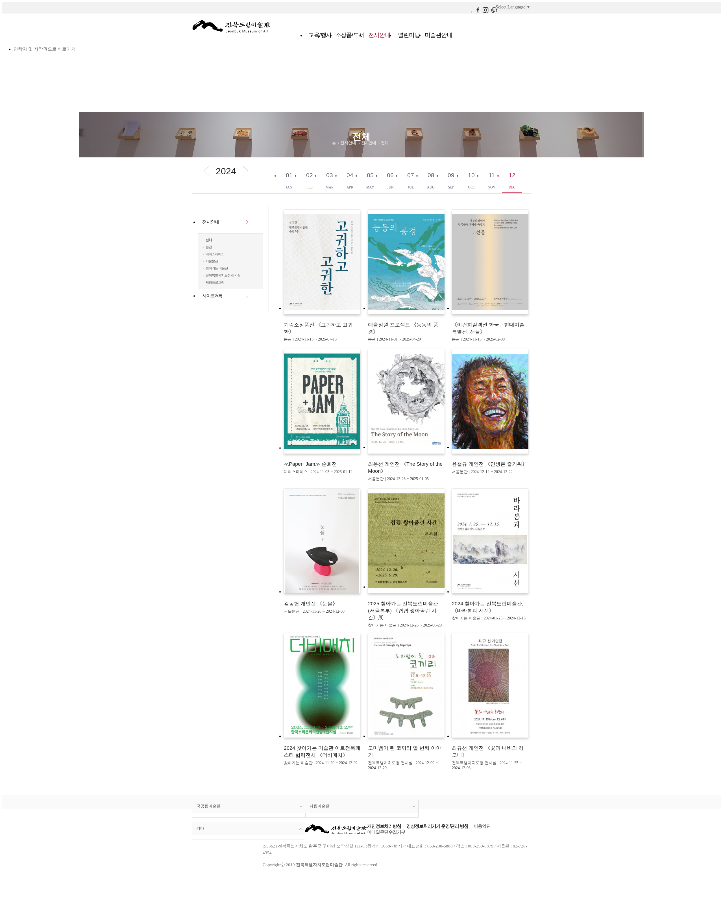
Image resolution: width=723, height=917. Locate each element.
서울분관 (212, 261)
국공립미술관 (208, 806)
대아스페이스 (215, 254)
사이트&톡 (212, 295)
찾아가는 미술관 (217, 268)
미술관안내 (438, 35)
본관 (209, 247)
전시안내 (379, 35)
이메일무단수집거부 (386, 832)
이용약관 (482, 826)
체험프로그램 (215, 282)
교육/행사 (320, 35)
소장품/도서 (349, 35)
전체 (384, 143)
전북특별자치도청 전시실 (223, 275)
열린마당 (409, 35)
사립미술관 (319, 806)
